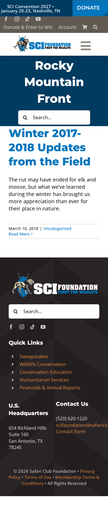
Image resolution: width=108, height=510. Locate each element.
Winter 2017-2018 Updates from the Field (50, 147)
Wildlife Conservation (43, 364)
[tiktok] (27, 18)
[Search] (95, 27)
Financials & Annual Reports (50, 387)
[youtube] (38, 18)
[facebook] (6, 18)
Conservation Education (46, 372)
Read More (19, 234)
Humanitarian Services (44, 380)
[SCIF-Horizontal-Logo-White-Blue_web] (54, 273)
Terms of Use (37, 477)
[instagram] (16, 18)
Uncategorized (57, 228)
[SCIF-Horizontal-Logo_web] (42, 36)
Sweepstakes (34, 356)
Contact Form (71, 431)
